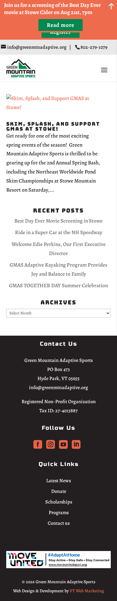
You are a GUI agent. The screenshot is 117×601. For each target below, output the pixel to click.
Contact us (59, 523)
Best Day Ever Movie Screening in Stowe (58, 220)
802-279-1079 (94, 47)
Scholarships (58, 501)
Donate (58, 491)
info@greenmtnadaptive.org (58, 387)
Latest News (58, 480)
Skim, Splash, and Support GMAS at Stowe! (53, 126)
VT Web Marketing (87, 591)
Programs (59, 512)
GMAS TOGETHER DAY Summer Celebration (58, 285)
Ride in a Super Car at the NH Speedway (58, 232)
